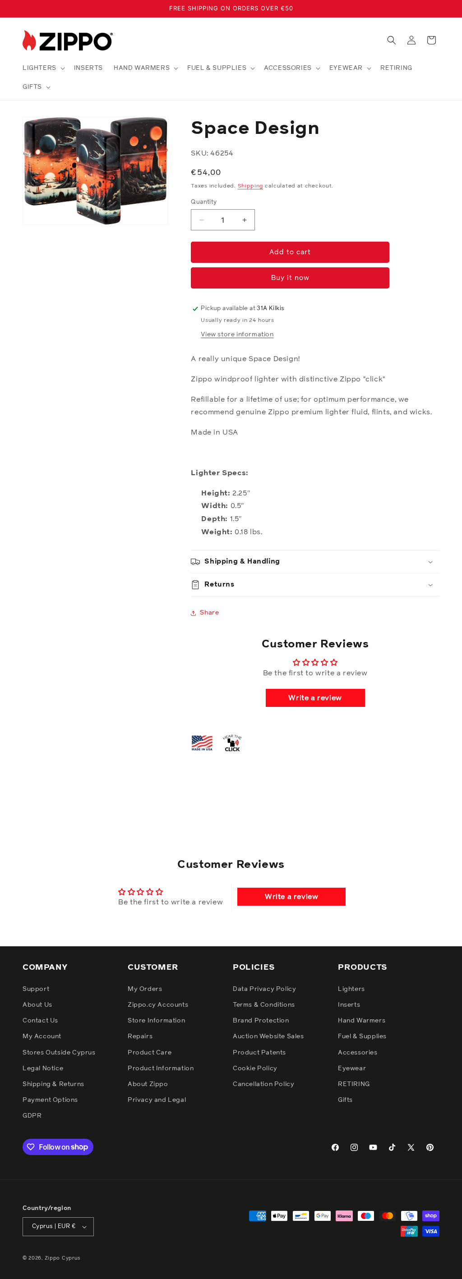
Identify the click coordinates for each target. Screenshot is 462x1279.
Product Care (149, 1053)
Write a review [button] (315, 697)
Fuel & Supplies (362, 1036)
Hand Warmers (361, 1021)
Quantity (204, 202)
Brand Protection (261, 1021)
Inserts (349, 1005)
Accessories (358, 1053)
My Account (42, 1036)
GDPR (32, 1116)
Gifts (345, 1100)
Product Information (161, 1068)
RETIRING (354, 1084)
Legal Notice (43, 1068)
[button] (43, 68)
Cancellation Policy (263, 1084)
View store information (237, 334)
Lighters (351, 989)
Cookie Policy (255, 1068)
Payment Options (50, 1100)
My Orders (145, 989)
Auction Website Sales (268, 1036)
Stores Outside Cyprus (59, 1053)
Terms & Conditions (264, 1005)
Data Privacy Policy (264, 989)
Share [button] (209, 613)
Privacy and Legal (157, 1100)
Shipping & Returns (53, 1084)
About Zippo (148, 1084)
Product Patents (259, 1053)
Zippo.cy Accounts (158, 1005)
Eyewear (352, 1068)
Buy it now (290, 278)
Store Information (156, 1021)
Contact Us (40, 1021)
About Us (37, 1005)
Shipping (250, 186)
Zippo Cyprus (63, 1258)
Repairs (140, 1036)
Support (36, 989)
